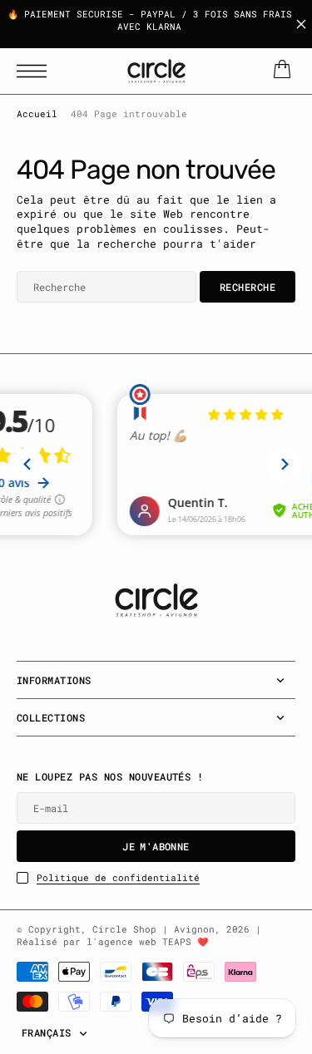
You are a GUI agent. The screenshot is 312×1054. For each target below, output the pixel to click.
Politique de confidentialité (118, 878)
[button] (36, 71)
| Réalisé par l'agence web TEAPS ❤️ (139, 935)
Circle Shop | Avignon (153, 929)
